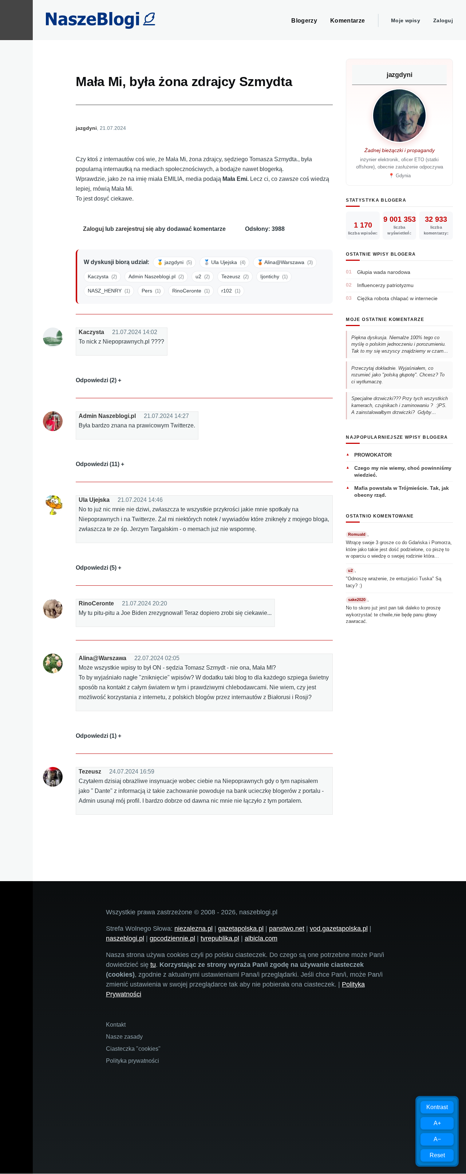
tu (153, 964)
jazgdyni (86, 128)
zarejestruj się (134, 229)
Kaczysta (91, 332)
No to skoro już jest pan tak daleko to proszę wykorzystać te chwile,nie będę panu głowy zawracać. (393, 614)
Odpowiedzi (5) (96, 568)
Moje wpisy (405, 20)
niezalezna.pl (193, 928)
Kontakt (116, 1025)
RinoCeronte (96, 603)
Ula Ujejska (94, 500)
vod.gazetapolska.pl (339, 928)
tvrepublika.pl (220, 938)
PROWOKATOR (373, 455)
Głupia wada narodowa (383, 272)
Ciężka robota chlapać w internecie (397, 298)
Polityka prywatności (132, 1061)
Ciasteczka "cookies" (133, 1049)
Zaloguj (443, 20)
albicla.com (261, 938)
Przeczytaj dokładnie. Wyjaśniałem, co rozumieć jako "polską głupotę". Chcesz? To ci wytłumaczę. (398, 374)
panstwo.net (286, 928)
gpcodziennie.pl (172, 938)
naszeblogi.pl (125, 938)
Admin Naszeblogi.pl (107, 416)
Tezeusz (90, 771)
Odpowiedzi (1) (96, 736)
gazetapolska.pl (241, 928)
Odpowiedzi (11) (97, 464)
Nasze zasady (124, 1037)
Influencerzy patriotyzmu (385, 285)
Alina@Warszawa (102, 658)
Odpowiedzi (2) (96, 380)
